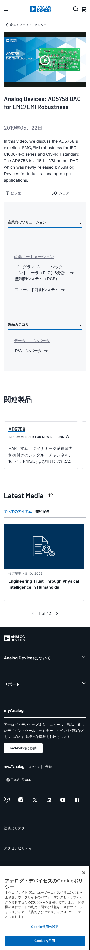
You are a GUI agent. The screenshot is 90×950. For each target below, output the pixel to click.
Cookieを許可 (45, 941)
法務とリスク (14, 828)
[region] (45, 908)
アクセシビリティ (18, 848)
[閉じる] (84, 872)
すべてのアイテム (18, 511)
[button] (24, 193)
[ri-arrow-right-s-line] (57, 613)
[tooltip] (67, 436)
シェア (64, 193)
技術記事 (43, 511)
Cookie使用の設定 (45, 927)
